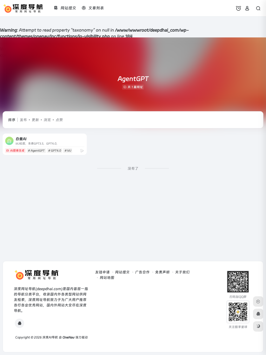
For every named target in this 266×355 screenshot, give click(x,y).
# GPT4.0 (54, 150)
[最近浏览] (238, 8)
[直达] (82, 150)
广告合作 (142, 272)
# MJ (67, 150)
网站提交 (122, 272)
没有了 (133, 168)
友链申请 (102, 272)
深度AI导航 (50, 337)
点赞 (59, 120)
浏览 (47, 120)
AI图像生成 (17, 150)
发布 (23, 120)
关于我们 (182, 272)
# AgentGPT (36, 150)
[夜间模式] (258, 326)
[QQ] (19, 323)
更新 (35, 120)
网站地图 (107, 277)
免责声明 (162, 272)
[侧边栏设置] (258, 301)
